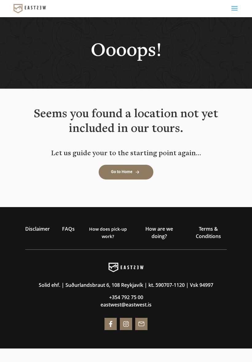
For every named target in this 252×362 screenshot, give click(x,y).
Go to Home (121, 171)
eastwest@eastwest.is (126, 304)
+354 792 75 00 (126, 297)
